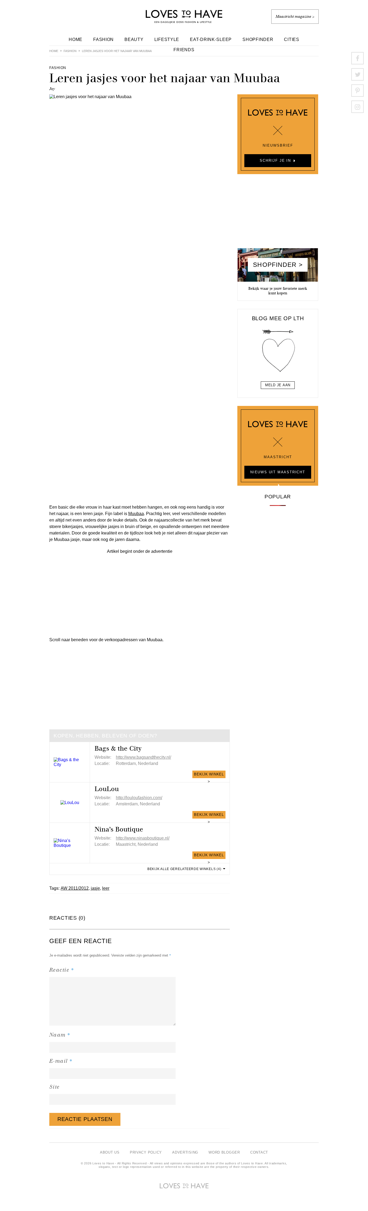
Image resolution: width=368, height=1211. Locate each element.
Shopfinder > (277, 264)
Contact (259, 1152)
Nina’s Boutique (119, 829)
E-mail (61, 1060)
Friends (183, 49)
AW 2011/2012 (75, 888)
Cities (291, 39)
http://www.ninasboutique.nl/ (142, 838)
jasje (95, 888)
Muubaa (136, 513)
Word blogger (224, 1152)
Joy (52, 89)
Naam (60, 1034)
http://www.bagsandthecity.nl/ (143, 757)
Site (54, 1087)
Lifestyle (166, 39)
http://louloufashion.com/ (139, 797)
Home (75, 39)
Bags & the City (118, 748)
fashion (70, 51)
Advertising (185, 1152)
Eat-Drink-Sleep (211, 39)
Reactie (61, 969)
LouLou (107, 789)
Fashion (103, 39)
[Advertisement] (139, 592)
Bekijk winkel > (209, 775)
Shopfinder (257, 39)
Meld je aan (277, 385)
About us (110, 1152)
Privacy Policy (146, 1152)
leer (105, 888)
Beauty (133, 39)
